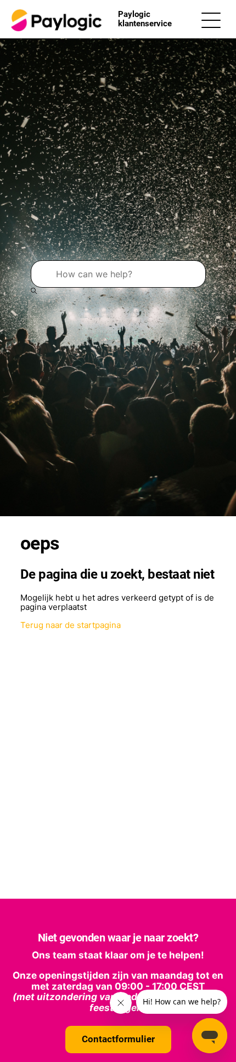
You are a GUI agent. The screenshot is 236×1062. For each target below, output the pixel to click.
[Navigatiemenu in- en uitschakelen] (211, 19)
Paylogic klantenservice (145, 18)
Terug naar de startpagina (70, 625)
